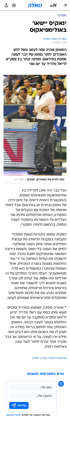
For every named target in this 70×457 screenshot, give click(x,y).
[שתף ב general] (6, 5)
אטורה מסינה (39, 358)
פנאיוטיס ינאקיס (57, 358)
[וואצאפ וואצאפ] (14, 5)
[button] (53, 5)
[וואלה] (35, 5)
